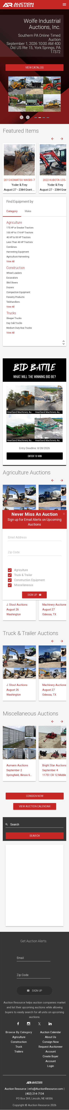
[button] (21, 109)
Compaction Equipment (18, 284)
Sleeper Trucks (14, 310)
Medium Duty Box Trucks (19, 319)
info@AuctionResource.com (46, 1080)
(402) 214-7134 (34, 1085)
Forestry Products (15, 289)
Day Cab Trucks (14, 315)
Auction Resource (15, 1080)
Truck (18, 1038)
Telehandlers (13, 293)
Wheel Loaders (14, 265)
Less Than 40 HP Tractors (19, 234)
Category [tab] (11, 203)
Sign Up (32, 594)
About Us (50, 1029)
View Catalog (34, 59)
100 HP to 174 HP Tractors (19, 224)
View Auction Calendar (34, 798)
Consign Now (34, 787)
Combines (11, 239)
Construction (15, 259)
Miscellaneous (15, 585)
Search (35, 827)
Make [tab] (28, 203)
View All (10, 253)
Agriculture (15, 570)
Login (50, 1058)
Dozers (10, 279)
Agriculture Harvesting (17, 248)
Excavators (12, 269)
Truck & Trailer (15, 575)
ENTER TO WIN (35, 448)
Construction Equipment (15, 580)
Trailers (18, 1043)
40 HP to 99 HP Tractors (18, 229)
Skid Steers (12, 274)
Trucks (11, 305)
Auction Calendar (50, 1024)
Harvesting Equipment (17, 243)
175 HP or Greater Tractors (19, 219)
